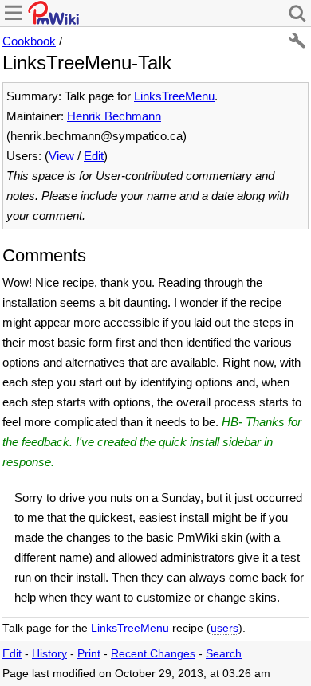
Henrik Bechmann (114, 116)
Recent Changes (153, 654)
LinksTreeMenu (174, 96)
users (224, 628)
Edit (94, 156)
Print (88, 654)
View (61, 156)
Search (224, 654)
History (49, 654)
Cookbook (29, 41)
